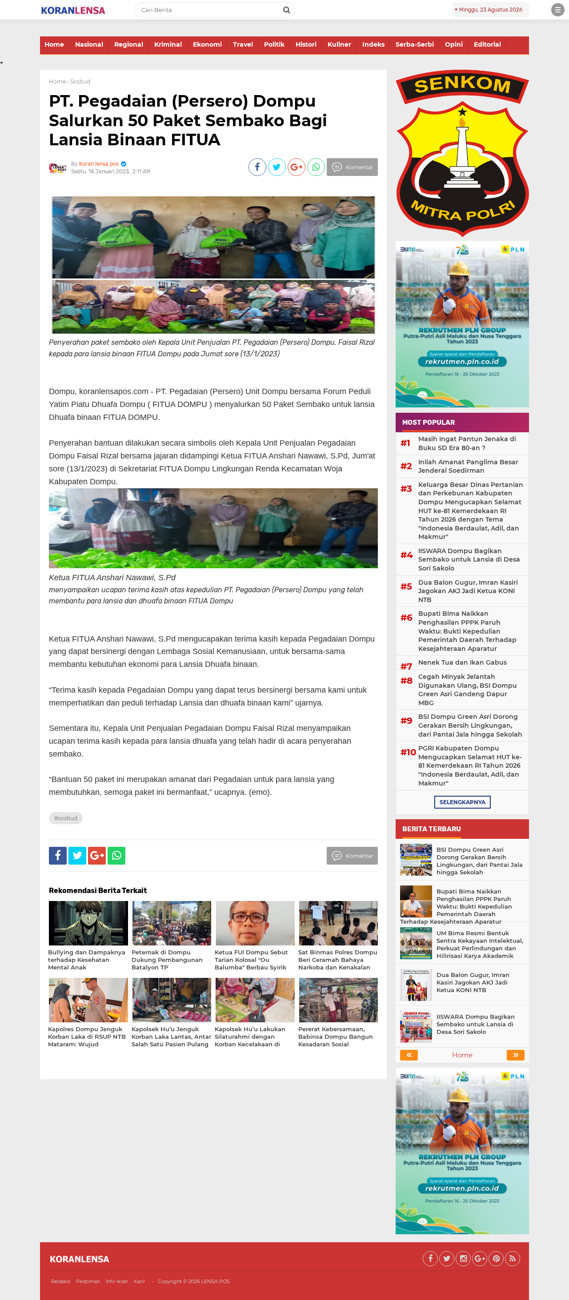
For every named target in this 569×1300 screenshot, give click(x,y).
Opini (454, 44)
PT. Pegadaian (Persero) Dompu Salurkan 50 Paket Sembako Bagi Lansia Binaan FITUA (188, 120)
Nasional (89, 44)
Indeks (373, 44)
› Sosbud (78, 81)
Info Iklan (117, 1281)
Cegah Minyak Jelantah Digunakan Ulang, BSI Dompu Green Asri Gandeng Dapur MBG (467, 690)
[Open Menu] (558, 9)
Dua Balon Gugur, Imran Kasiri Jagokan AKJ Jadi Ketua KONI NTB (468, 591)
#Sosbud (65, 818)
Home (54, 44)
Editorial (487, 44)
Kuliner (339, 44)
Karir (139, 1281)
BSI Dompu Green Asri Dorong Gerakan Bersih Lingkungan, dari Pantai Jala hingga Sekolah (470, 725)
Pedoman (88, 1281)
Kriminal (168, 44)
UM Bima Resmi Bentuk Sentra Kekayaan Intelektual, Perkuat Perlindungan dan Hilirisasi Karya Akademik (480, 944)
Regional (128, 44)
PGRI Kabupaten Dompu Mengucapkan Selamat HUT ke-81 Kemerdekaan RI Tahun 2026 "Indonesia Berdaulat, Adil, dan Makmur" (470, 765)
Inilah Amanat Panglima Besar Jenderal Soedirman (468, 466)
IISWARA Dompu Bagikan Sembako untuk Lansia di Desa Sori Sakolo (469, 559)
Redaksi (60, 1281)
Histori (306, 44)
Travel (243, 44)
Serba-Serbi (415, 44)
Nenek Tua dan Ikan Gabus (462, 662)
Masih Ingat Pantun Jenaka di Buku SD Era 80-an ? (467, 443)
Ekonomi (207, 44)
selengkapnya (462, 802)
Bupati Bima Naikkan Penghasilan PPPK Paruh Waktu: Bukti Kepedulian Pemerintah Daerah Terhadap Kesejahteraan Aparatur (467, 631)
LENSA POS (215, 1281)
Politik (274, 44)
